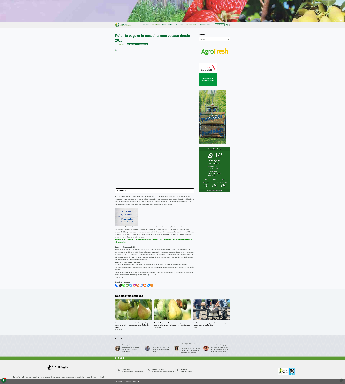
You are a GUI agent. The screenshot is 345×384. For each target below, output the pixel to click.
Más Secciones (205, 25)
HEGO (138, 381)
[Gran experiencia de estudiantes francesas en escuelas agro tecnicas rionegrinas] (117, 348)
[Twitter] (130, 285)
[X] (120, 285)
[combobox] (213, 39)
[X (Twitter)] (118, 358)
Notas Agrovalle (212, 358)
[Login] (229, 25)
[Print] (144, 285)
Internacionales (191, 25)
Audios (228, 358)
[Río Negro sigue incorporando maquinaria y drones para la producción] (211, 309)
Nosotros (145, 25)
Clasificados (220, 24)
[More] (151, 285)
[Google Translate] (141, 285)
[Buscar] (227, 25)
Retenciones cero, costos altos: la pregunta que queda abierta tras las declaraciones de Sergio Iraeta (132, 325)
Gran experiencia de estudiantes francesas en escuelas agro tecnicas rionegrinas (130, 348)
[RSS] (137, 285)
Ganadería (179, 25)
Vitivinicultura (167, 25)
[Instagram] (134, 285)
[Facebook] (116, 285)
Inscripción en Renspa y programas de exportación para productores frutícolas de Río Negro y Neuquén (219, 348)
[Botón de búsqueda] (228, 39)
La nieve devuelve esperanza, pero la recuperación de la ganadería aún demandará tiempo (161, 348)
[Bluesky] (148, 285)
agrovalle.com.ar (186, 372)
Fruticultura (155, 25)
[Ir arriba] (341, 380)
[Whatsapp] (123, 285)
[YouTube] (123, 358)
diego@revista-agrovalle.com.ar (163, 372)
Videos (222, 358)
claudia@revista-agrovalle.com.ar (133, 372)
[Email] (127, 285)
